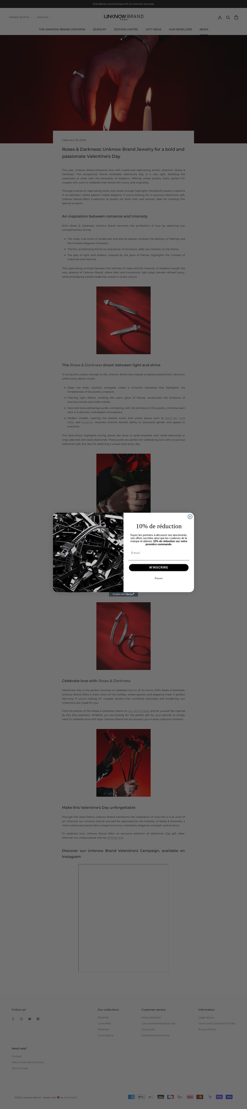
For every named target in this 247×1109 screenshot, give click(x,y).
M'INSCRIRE (158, 567)
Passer (159, 578)
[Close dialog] (190, 517)
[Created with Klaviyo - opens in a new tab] (123, 594)
